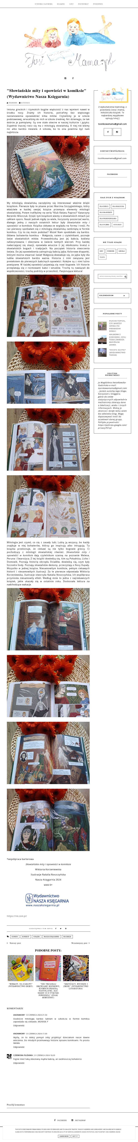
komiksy (25, 937)
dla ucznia (104, 225)
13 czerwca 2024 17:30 (36, 1033)
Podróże (98, 4)
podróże (110, 251)
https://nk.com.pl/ (17, 916)
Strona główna (44, 4)
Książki (61, 4)
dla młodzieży (106, 212)
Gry (72, 4)
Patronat (83, 4)
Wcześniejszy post (79, 943)
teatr (102, 257)
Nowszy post (15, 943)
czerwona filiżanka (23, 1055)
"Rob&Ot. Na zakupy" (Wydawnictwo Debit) (20, 985)
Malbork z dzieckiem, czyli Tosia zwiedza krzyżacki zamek (117, 339)
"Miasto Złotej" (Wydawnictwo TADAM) (117, 352)
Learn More (64, 1136)
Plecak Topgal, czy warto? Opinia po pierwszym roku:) (117, 326)
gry (101, 251)
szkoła (122, 251)
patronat (117, 225)
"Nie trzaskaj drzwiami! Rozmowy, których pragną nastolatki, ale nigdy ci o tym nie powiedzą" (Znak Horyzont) (48, 991)
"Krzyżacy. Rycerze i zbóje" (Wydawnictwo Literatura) (75, 986)
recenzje (67, 937)
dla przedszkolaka (108, 218)
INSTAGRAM (80, 1120)
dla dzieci (104, 206)
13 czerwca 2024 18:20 (44, 1055)
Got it (75, 1136)
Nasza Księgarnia (51, 937)
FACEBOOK (62, 1120)
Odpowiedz (18, 1025)
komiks (15, 937)
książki (37, 937)
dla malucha (118, 206)
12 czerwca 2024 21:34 (36, 1015)
